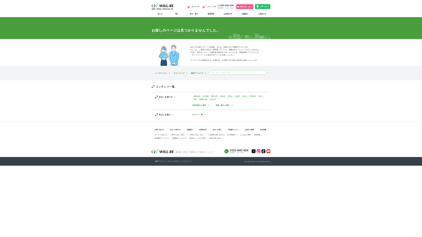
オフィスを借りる (161, 135)
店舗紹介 (245, 14)
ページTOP (417, 232)
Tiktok (263, 151)
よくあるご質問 (245, 135)
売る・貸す (194, 14)
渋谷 (260, 96)
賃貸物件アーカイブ (161, 138)
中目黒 (237, 96)
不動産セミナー (233, 129)
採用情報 (257, 135)
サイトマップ (179, 73)
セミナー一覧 (197, 114)
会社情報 (263, 129)
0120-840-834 (226, 5)
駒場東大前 (203, 99)
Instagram (258, 151)
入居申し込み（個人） (178, 135)
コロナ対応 (202, 138)
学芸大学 (253, 96)
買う (177, 14)
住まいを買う (217, 129)
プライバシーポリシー (173, 161)
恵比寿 (222, 96)
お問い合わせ (264, 6)
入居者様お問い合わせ (216, 135)
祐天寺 (244, 96)
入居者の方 (262, 14)
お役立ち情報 (249, 129)
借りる (160, 14)
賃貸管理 (211, 14)
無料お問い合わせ (246, 7)
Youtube (268, 151)
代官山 (230, 96)
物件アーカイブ (197, 73)
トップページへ (161, 73)
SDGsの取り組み (215, 138)
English (191, 138)
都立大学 (213, 99)
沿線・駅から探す (223, 105)
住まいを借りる (175, 129)
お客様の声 (228, 14)
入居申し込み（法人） (197, 135)
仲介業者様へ (231, 135)
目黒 (195, 99)
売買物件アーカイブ (179, 138)
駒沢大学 (214, 96)
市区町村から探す (199, 105)
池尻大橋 (197, 96)
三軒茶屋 (206, 96)
